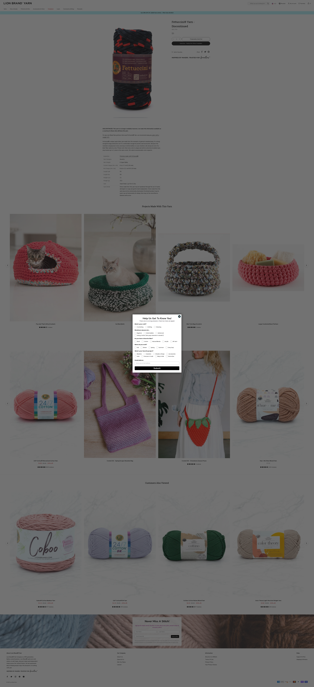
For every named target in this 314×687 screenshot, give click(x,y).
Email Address (139, 360)
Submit (157, 368)
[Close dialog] (179, 316)
